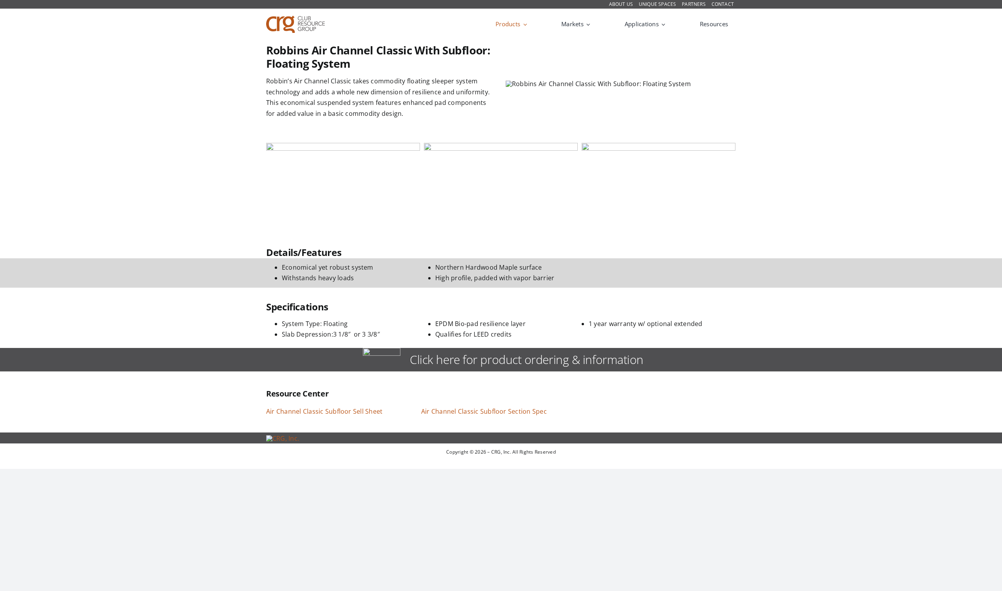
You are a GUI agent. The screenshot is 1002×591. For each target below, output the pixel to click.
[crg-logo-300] (295, 18)
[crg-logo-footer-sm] (282, 438)
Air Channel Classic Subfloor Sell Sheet (324, 411)
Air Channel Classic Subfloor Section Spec (484, 411)
